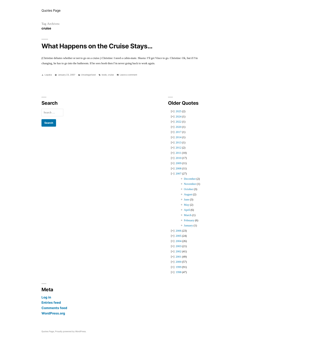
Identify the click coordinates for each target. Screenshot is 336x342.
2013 (178, 142)
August (188, 194)
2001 (178, 256)
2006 (178, 231)
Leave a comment (128, 75)
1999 (178, 267)
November (190, 184)
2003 (178, 246)
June (186, 199)
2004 (178, 241)
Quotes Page (51, 10)
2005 (178, 236)
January (188, 225)
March (187, 215)
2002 (178, 251)
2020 (178, 127)
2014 (178, 137)
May (186, 205)
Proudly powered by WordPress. (70, 331)
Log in (46, 297)
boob (104, 75)
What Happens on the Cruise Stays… (97, 46)
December (190, 179)
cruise (111, 75)
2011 (178, 153)
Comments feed (54, 308)
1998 (178, 272)
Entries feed (51, 303)
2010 (178, 158)
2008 (178, 168)
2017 (178, 132)
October (188, 189)
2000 (178, 262)
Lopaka (48, 75)
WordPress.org (53, 313)
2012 (178, 147)
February (189, 220)
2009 (178, 163)
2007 (178, 173)
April (187, 210)
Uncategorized (88, 75)
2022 (178, 121)
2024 (178, 116)
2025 (178, 111)
